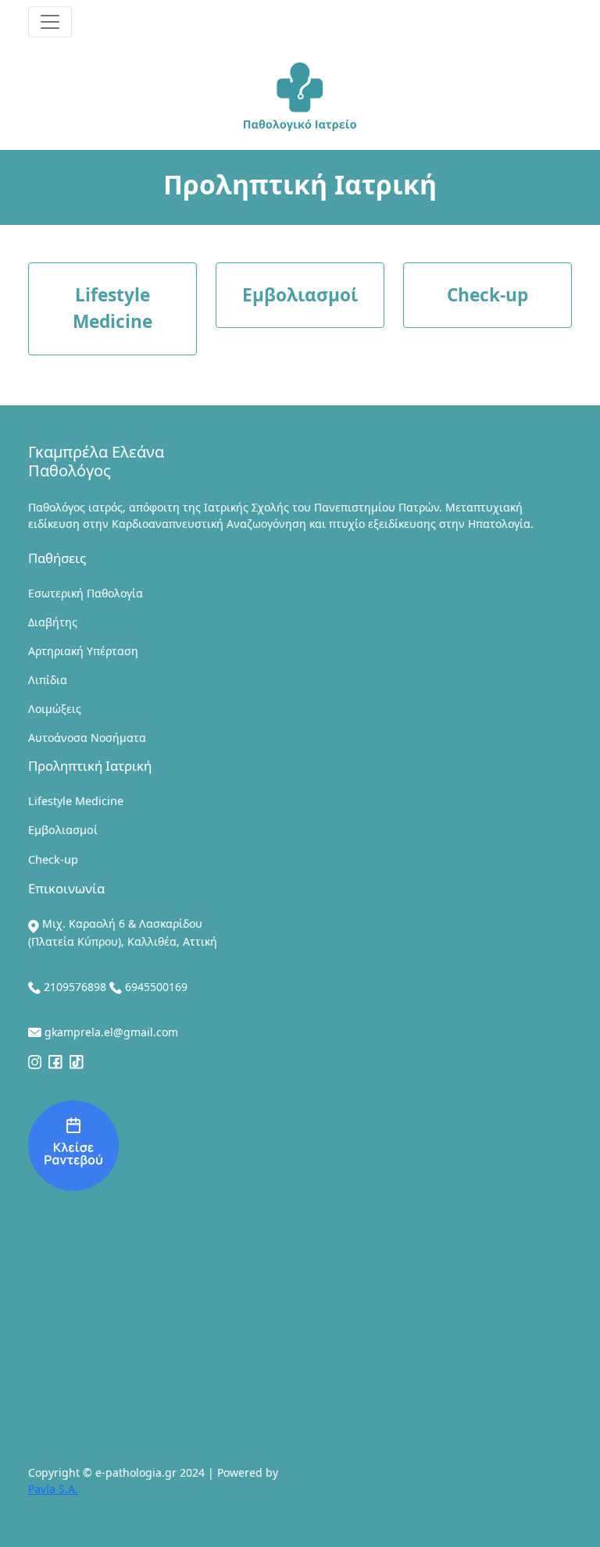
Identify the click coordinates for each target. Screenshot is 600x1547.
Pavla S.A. (53, 1488)
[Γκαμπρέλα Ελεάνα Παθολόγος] (73, 1144)
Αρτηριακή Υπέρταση (83, 650)
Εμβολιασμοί (63, 829)
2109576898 (75, 986)
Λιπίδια (47, 679)
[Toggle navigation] (50, 21)
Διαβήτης (52, 622)
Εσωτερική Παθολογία (85, 593)
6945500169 (156, 986)
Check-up (53, 859)
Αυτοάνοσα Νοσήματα (87, 737)
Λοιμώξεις (54, 708)
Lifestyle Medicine (75, 800)
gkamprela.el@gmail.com (111, 1032)
